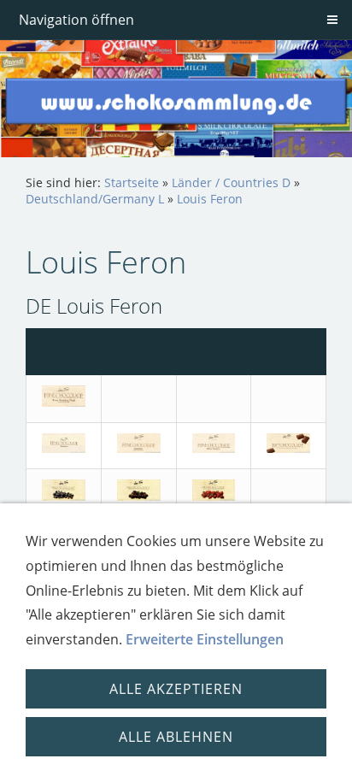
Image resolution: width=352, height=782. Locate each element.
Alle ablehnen (176, 736)
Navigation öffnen (76, 19)
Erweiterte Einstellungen (205, 639)
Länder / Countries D (231, 182)
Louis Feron (210, 199)
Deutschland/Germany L (95, 199)
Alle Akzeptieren (176, 688)
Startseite (131, 182)
